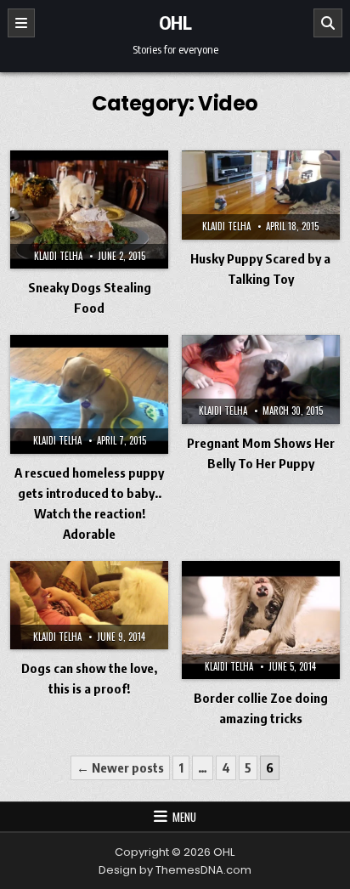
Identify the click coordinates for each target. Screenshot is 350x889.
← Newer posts (120, 767)
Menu (184, 816)
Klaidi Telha (58, 256)
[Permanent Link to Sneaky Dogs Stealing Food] (89, 209)
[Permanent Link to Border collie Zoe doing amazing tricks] (261, 620)
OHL (175, 22)
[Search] (327, 22)
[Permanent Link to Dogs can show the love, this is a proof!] (89, 605)
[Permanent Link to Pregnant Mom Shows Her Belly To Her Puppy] (261, 379)
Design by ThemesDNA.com (175, 870)
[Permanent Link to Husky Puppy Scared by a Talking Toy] (261, 195)
